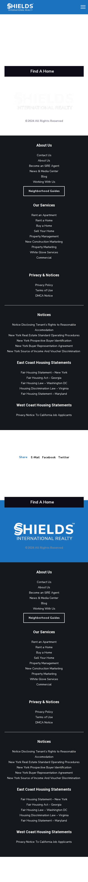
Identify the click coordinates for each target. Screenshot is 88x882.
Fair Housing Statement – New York (44, 372)
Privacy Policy (44, 285)
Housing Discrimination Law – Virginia (44, 388)
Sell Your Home (44, 231)
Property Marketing (44, 247)
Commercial (44, 258)
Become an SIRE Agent (44, 166)
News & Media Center (44, 171)
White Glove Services (44, 252)
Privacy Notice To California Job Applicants (44, 415)
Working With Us (44, 182)
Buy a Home (44, 226)
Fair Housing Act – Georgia (44, 378)
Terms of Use (44, 290)
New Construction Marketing (44, 242)
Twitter (63, 457)
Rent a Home (44, 220)
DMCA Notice (44, 296)
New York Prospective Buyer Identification (44, 341)
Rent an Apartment (44, 215)
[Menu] (81, 7)
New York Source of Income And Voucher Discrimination (44, 351)
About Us (44, 161)
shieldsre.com (17, 33)
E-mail (35, 457)
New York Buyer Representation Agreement (44, 346)
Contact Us (44, 155)
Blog (44, 176)
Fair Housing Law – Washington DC (44, 383)
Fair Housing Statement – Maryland (44, 394)
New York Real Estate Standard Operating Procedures (44, 335)
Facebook (49, 457)
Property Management (44, 236)
